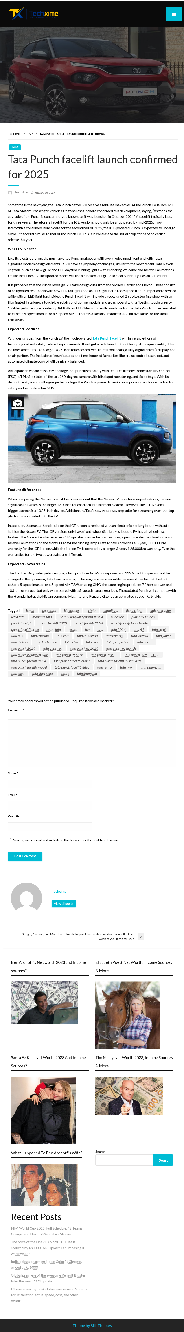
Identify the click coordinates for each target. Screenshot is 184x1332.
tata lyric (92, 642)
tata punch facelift (104, 654)
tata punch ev (52, 648)
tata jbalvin (19, 642)
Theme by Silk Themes (92, 1325)
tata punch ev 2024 (84, 648)
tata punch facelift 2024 (28, 661)
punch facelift (21, 623)
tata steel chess (42, 673)
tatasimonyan (87, 673)
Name (13, 773)
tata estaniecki (87, 635)
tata (100, 629)
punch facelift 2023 (53, 623)
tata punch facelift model (29, 667)
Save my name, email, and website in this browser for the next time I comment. (68, 840)
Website (14, 816)
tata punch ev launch (121, 648)
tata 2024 (118, 629)
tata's (65, 673)
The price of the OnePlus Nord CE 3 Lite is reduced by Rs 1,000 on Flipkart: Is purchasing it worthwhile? (47, 1247)
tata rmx (126, 667)
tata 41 (139, 629)
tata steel (17, 673)
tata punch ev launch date (29, 654)
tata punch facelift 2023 (142, 654)
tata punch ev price (69, 654)
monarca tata (42, 617)
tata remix (104, 667)
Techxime (21, 192)
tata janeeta (139, 635)
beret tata (49, 610)
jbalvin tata (134, 610)
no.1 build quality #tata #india (81, 617)
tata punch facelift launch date (119, 661)
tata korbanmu (46, 642)
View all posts (64, 903)
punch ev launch (143, 617)
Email (12, 795)
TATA (30, 133)
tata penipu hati (118, 642)
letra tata (17, 617)
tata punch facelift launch (72, 661)
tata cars (63, 635)
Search (100, 1151)
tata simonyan (150, 667)
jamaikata (110, 610)
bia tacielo (71, 610)
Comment (16, 710)
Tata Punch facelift (106, 338)
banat (30, 610)
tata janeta (163, 635)
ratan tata (53, 629)
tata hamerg (114, 635)
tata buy (17, 635)
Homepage (14, 133)
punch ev (117, 617)
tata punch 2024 (23, 648)
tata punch (144, 642)
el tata (91, 610)
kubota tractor (160, 610)
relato (73, 629)
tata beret (159, 629)
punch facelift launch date (129, 623)
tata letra (71, 642)
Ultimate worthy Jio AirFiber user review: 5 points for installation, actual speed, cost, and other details (49, 1295)
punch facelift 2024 (89, 623)
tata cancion (40, 635)
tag (87, 629)
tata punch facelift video (72, 667)
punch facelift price (25, 629)
